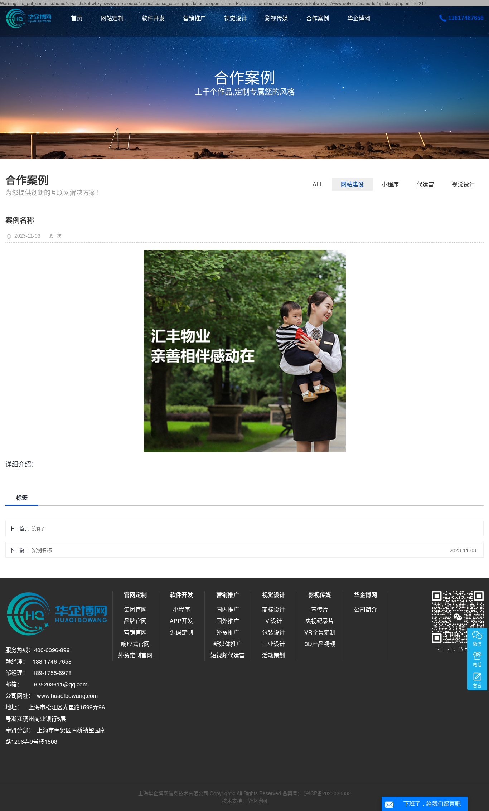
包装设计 (273, 632)
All (318, 184)
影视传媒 (276, 18)
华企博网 (358, 18)
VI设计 (273, 621)
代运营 (425, 184)
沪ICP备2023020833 (327, 793)
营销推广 (194, 18)
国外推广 (227, 621)
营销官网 (135, 632)
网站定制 (112, 18)
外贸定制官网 (135, 655)
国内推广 (227, 609)
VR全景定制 (319, 632)
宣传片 (319, 609)
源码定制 (181, 632)
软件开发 (153, 18)
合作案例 (317, 18)
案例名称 (42, 549)
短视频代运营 (227, 655)
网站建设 (352, 184)
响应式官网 (135, 644)
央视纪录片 (319, 621)
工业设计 (273, 644)
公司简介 (365, 609)
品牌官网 (135, 621)
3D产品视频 (320, 644)
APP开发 (181, 621)
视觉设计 (235, 18)
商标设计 (273, 609)
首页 (76, 18)
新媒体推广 (227, 644)
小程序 (390, 184)
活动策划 (273, 655)
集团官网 (135, 609)
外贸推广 (227, 632)
